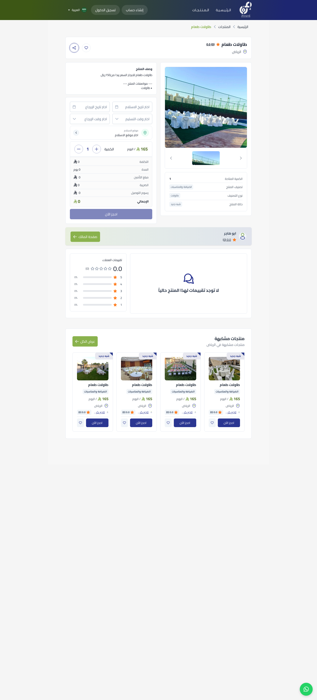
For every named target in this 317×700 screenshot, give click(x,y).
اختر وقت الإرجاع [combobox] (96, 119)
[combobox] (132, 107)
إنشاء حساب (134, 10)
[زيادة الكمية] (96, 149)
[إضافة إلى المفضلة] (86, 48)
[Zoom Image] (178, 107)
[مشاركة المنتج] (74, 48)
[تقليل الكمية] (78, 149)
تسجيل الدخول (105, 10)
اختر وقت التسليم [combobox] (137, 119)
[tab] (206, 158)
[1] (206, 158)
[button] (117, 119)
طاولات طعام (230, 384)
